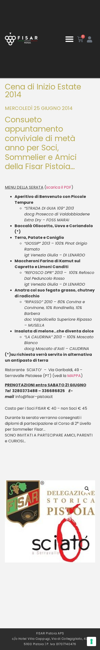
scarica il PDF (58, 187)
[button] (69, 39)
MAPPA (74, 375)
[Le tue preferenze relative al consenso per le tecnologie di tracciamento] (91, 641)
